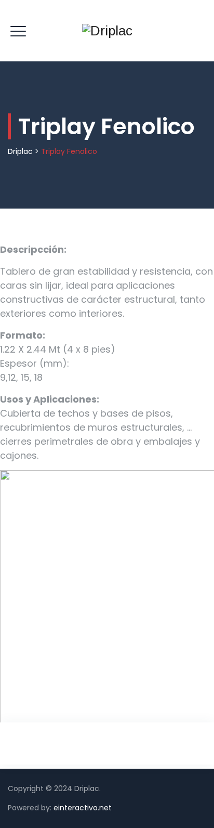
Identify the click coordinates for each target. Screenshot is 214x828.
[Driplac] (107, 30)
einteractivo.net (83, 808)
